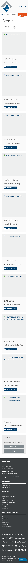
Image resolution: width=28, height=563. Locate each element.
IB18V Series (10, 341)
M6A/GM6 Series (12, 99)
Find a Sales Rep (6, 487)
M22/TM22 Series (12, 220)
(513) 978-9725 (16, 477)
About (3, 517)
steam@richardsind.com (11, 473)
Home (3, 14)
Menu (21, 6)
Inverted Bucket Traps (7, 500)
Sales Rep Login (6, 485)
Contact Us (5, 518)
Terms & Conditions (7, 526)
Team (3, 520)
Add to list (11, 67)
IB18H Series (10, 301)
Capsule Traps (5, 508)
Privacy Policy (5, 522)
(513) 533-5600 (9, 471)
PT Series (9, 422)
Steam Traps (5, 498)
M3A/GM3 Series (12, 59)
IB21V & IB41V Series (13, 381)
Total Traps (5, 504)
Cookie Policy (5, 524)
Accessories (5, 506)
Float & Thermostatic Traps (8, 502)
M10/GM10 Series (12, 139)
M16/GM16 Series (12, 180)
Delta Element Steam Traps (8, 496)
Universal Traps (11, 260)
